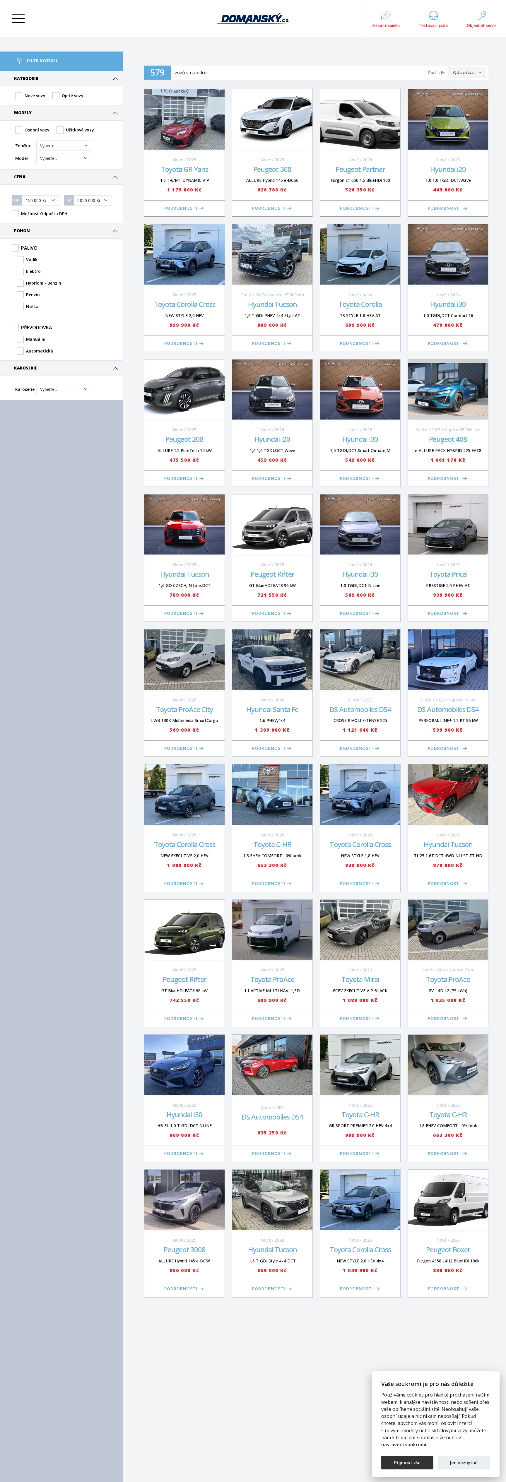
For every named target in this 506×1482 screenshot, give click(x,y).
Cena (19, 176)
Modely (23, 112)
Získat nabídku (386, 25)
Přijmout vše (407, 1462)
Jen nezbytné (464, 1462)
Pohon (22, 230)
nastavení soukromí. (404, 1445)
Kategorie (26, 78)
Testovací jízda (433, 25)
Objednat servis (482, 25)
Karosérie (25, 368)
